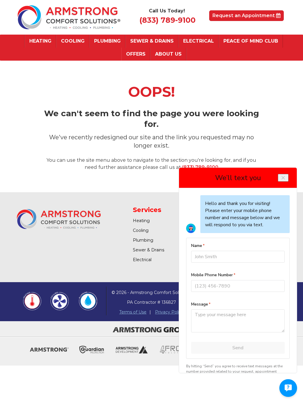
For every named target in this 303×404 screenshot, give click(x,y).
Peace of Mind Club (250, 41)
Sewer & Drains (152, 41)
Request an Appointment (244, 15)
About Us (168, 54)
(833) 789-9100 (167, 20)
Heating (40, 41)
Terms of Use (132, 312)
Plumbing (107, 41)
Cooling (73, 41)
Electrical (198, 41)
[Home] (68, 17)
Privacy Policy (169, 312)
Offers (136, 54)
